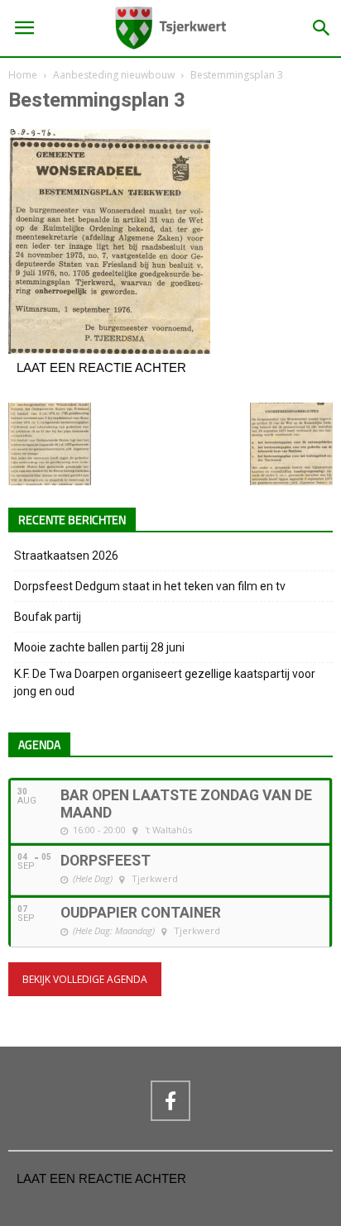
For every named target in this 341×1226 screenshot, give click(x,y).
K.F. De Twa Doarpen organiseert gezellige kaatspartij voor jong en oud (164, 682)
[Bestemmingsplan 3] (109, 349)
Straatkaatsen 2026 (66, 555)
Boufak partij (47, 616)
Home (22, 75)
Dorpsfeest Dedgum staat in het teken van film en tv (150, 586)
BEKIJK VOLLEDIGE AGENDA (84, 979)
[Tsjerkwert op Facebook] (170, 1100)
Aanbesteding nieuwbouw (114, 75)
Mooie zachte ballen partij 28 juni (99, 647)
